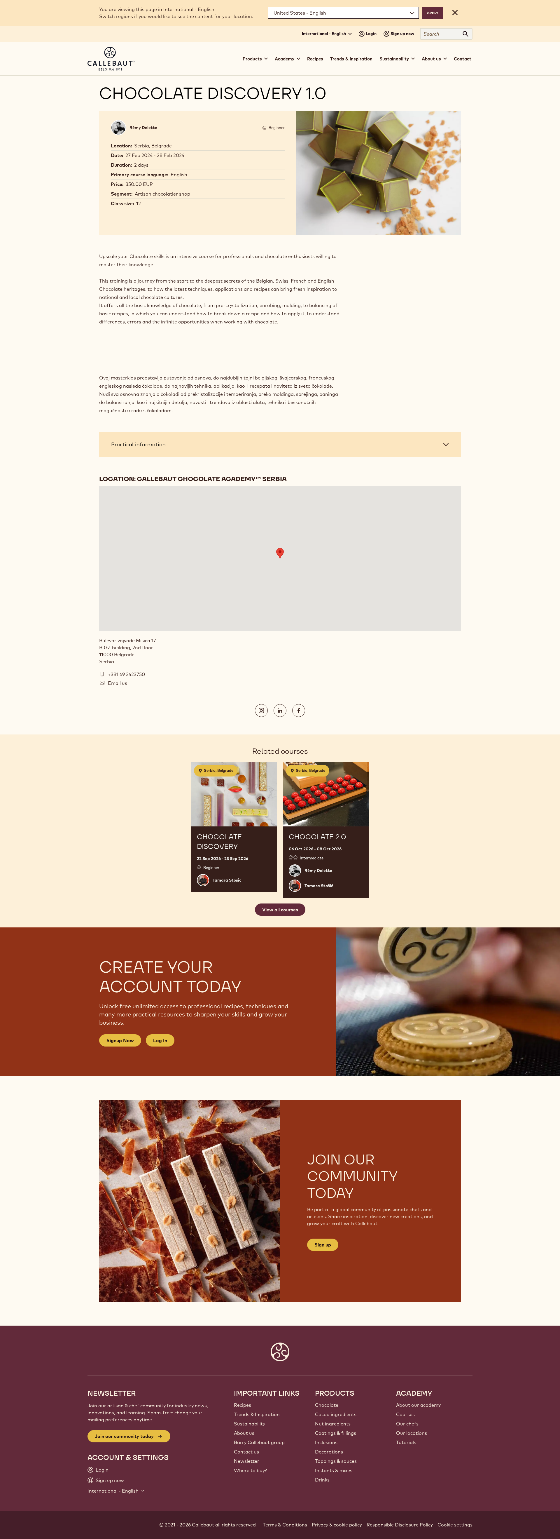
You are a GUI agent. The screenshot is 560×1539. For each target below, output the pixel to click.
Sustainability (249, 1424)
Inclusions (326, 1442)
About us (244, 1433)
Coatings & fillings (335, 1433)
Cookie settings (455, 1525)
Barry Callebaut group (259, 1442)
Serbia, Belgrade (153, 146)
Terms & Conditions (285, 1525)
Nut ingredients (333, 1424)
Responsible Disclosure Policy (400, 1525)
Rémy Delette (143, 127)
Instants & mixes (333, 1470)
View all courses (280, 910)
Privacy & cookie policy (337, 1525)
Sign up (322, 1245)
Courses (405, 1414)
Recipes (315, 59)
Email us (117, 683)
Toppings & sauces (336, 1461)
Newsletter (246, 1461)
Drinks (322, 1480)
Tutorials (406, 1442)
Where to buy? (250, 1470)
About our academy (418, 1405)
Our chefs (407, 1424)
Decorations (329, 1452)
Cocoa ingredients (335, 1414)
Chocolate (326, 1405)
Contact (462, 59)
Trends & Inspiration (351, 59)
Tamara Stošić (227, 880)
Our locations (411, 1433)
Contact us (246, 1452)
